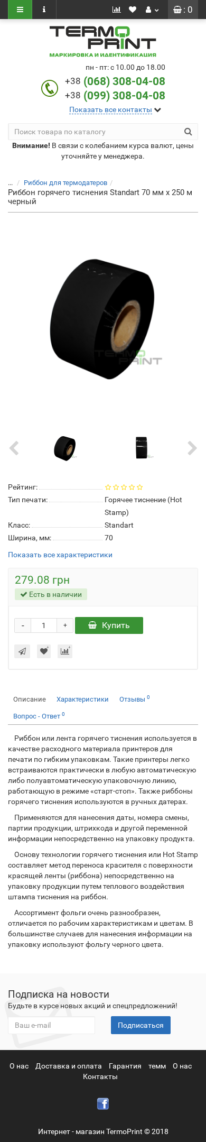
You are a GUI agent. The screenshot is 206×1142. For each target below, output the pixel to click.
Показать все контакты (110, 109)
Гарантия (125, 1066)
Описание (29, 699)
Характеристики (83, 699)
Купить (116, 625)
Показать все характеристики (60, 555)
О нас (19, 1066)
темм (157, 1066)
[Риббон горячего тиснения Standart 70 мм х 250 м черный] (103, 318)
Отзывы (134, 698)
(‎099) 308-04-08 (124, 95)
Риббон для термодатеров (65, 183)
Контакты (100, 1076)
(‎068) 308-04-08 (124, 81)
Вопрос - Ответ (39, 715)
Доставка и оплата (68, 1066)
